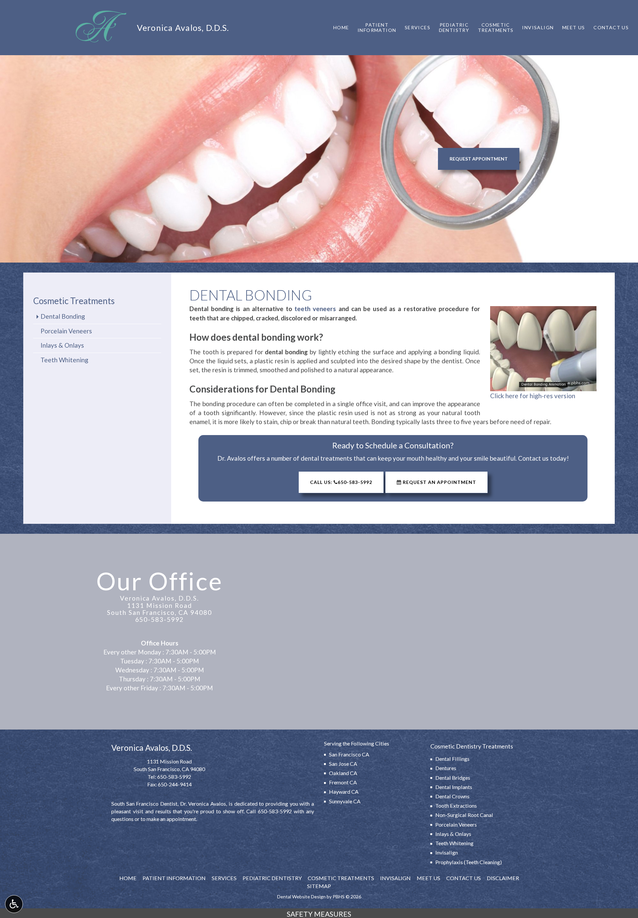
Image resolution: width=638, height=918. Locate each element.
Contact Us (611, 27)
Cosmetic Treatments (74, 300)
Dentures (445, 768)
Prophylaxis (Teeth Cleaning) (468, 862)
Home (341, 27)
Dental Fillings (452, 758)
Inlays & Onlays (62, 345)
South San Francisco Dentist (144, 803)
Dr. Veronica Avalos (203, 803)
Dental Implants (453, 787)
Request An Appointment (438, 482)
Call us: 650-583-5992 (341, 482)
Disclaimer (503, 878)
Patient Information (174, 878)
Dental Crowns (452, 796)
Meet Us (573, 27)
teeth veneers (315, 308)
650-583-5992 (159, 619)
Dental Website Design (301, 896)
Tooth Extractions (456, 805)
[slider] (543, 386)
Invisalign (538, 27)
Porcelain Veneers (66, 331)
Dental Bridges (452, 777)
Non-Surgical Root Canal (464, 815)
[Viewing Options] (14, 904)
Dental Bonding (63, 316)
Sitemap (319, 886)
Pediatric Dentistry (272, 878)
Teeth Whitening (64, 360)
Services (417, 27)
